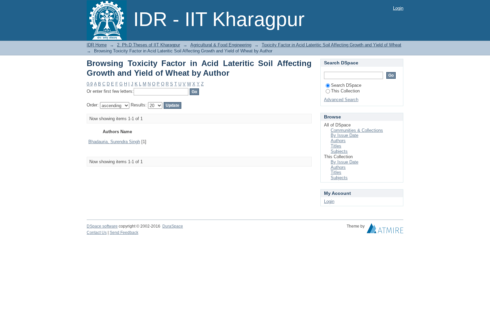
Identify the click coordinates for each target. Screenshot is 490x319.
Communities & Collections (357, 130)
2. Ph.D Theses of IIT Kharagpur (148, 44)
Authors (338, 140)
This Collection (345, 90)
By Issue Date (344, 135)
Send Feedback (124, 232)
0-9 (90, 83)
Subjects (339, 151)
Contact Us (97, 232)
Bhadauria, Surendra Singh (114, 141)
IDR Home (97, 44)
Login (398, 8)
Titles (336, 145)
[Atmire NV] (385, 230)
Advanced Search (341, 99)
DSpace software (102, 226)
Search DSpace (346, 85)
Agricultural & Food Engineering (220, 44)
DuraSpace (172, 226)
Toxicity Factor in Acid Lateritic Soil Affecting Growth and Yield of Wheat (331, 44)
